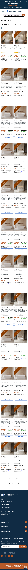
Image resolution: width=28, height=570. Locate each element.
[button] (3, 11)
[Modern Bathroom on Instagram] (5, 556)
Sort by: (16, 24)
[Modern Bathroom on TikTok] (9, 556)
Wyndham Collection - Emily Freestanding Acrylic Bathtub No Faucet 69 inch (20, 385)
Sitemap (17, 566)
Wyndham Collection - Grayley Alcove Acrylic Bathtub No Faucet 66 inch (20, 49)
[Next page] (22, 483)
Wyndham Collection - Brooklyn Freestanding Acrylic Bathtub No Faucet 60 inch (7, 123)
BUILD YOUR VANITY (13, 5)
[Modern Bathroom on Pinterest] (12, 556)
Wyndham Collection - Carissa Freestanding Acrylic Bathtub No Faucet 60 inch (20, 86)
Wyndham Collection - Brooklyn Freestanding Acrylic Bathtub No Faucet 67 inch (7, 422)
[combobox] (14, 15)
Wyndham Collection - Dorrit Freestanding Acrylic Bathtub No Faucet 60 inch (20, 348)
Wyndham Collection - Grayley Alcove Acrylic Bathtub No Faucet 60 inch (7, 49)
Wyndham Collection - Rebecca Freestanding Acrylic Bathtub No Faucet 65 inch (20, 161)
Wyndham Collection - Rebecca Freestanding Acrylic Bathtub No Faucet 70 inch (7, 161)
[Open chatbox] (25, 567)
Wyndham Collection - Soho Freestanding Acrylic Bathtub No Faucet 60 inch (20, 235)
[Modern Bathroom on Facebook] (2, 556)
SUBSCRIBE (22, 546)
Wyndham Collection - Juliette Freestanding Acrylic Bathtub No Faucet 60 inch (20, 198)
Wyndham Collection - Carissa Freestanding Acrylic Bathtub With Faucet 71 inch (20, 460)
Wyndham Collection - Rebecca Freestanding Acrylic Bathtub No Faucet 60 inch (7, 86)
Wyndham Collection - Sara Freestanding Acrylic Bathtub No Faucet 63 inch (7, 348)
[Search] (23, 15)
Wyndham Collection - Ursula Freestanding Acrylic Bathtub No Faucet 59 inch (7, 273)
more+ (7, 45)
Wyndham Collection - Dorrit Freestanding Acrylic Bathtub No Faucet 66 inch (20, 123)
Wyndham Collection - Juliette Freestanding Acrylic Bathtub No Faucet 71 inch (7, 310)
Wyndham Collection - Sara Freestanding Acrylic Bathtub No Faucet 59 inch (7, 460)
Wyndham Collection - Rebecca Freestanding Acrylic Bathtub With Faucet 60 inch (7, 198)
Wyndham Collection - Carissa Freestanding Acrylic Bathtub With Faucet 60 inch (20, 422)
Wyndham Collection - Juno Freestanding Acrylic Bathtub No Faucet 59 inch (20, 273)
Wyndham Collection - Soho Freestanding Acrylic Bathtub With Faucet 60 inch (7, 385)
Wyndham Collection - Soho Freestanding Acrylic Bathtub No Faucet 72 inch (7, 235)
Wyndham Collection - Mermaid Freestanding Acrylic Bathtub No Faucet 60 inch (20, 310)
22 (18, 483)
